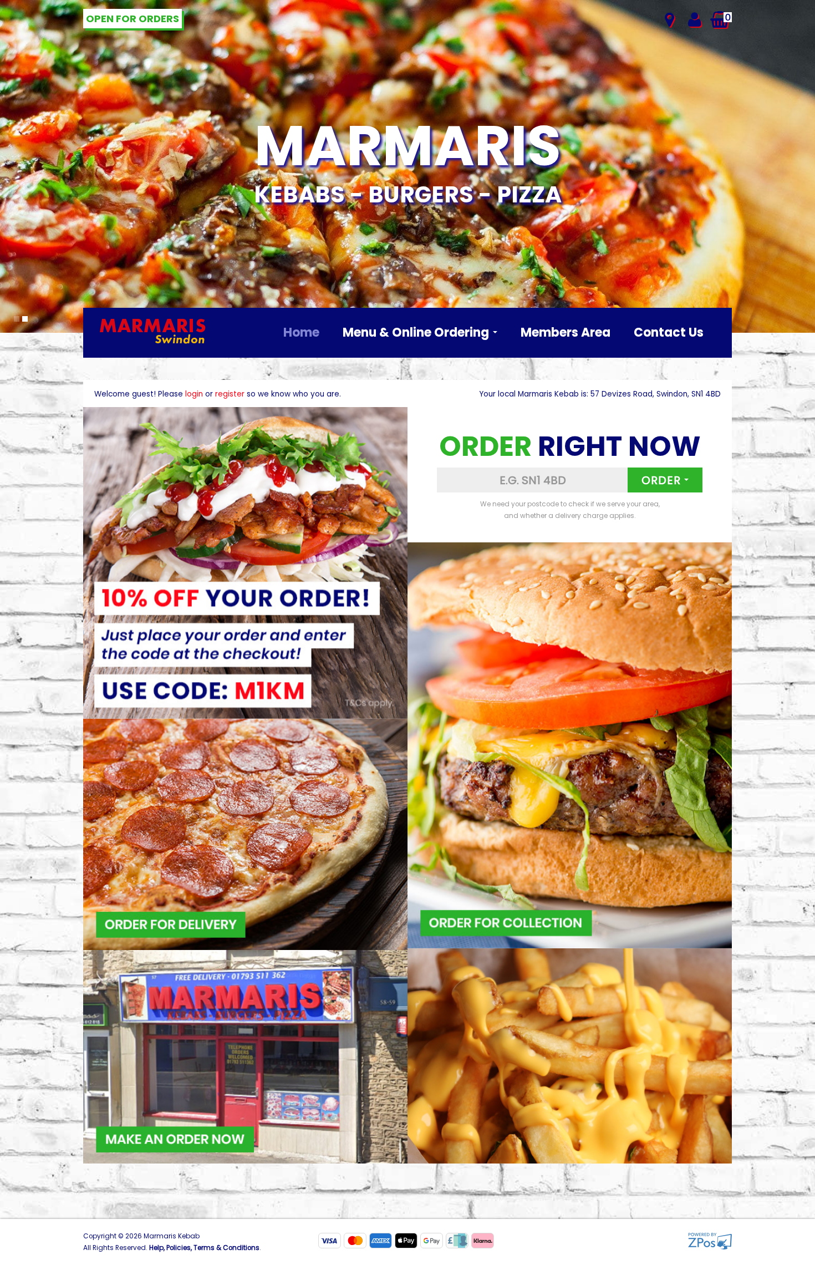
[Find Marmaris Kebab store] (669, 22)
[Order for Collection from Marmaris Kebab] (569, 744)
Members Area (565, 332)
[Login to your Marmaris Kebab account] (694, 22)
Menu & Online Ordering (417, 332)
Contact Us (669, 332)
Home (301, 332)
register (229, 394)
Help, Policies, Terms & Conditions (204, 1247)
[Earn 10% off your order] (245, 562)
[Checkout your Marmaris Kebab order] (719, 22)
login (194, 394)
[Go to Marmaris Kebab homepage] (153, 330)
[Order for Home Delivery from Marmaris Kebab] (245, 833)
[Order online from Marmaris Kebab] (245, 1055)
